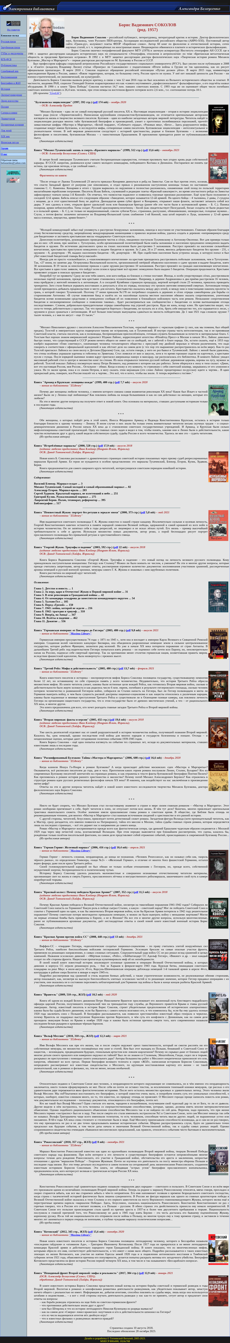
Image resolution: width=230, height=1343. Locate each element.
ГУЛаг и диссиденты (12, 53)
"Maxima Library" (80, 633)
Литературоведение (11, 95)
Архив (4, 148)
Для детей (6, 130)
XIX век (5, 136)
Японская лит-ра (10, 142)
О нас (4, 154)
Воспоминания (9, 77)
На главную (13, 29)
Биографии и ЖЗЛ (10, 83)
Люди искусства (9, 100)
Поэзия (5, 106)
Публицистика (9, 65)
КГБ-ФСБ (6, 59)
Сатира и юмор (9, 112)
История (5, 89)
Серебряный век (9, 71)
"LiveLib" (54, 93)
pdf (96, 102)
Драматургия (8, 118)
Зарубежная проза (10, 47)
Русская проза (8, 41)
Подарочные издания (12, 124)
